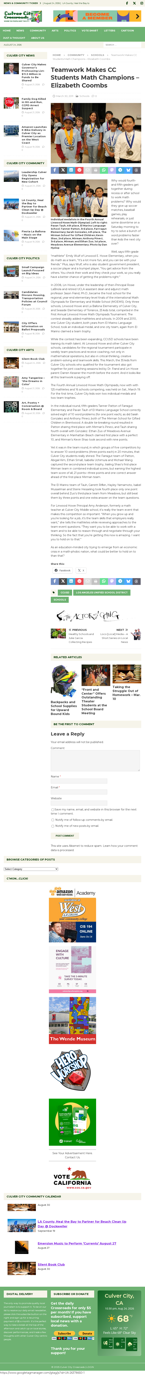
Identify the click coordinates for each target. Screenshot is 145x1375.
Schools (84, 96)
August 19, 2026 (32, 147)
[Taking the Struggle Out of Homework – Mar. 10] (127, 674)
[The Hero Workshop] (72, 1093)
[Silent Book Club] (11, 363)
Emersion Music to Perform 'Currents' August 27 (77, 1253)
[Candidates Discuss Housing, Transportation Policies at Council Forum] (11, 296)
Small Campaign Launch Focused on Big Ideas (33, 270)
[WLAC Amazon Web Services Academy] (72, 940)
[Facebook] (127, 3)
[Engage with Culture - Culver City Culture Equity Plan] (72, 991)
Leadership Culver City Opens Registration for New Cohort (34, 177)
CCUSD (65, 592)
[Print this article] (96, 170)
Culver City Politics (23, 258)
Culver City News (21, 55)
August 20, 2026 (32, 308)
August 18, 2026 (32, 333)
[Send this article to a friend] (87, 170)
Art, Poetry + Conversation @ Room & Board (33, 406)
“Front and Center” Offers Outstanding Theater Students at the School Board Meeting (94, 701)
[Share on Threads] (137, 170)
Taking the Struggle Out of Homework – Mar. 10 (126, 692)
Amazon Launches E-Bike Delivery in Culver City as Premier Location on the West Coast (34, 134)
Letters (109, 30)
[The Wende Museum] (72, 1042)
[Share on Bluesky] (128, 170)
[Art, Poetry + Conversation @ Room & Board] (11, 406)
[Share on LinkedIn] (71, 170)
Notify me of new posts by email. (77, 826)
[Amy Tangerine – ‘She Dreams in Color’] (11, 382)
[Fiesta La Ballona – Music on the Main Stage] (11, 235)
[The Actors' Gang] (96, 620)
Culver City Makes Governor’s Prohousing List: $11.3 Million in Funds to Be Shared (34, 72)
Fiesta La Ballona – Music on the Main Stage (34, 234)
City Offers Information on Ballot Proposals (33, 326)
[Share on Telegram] (120, 170)
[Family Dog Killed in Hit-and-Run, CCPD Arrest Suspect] (11, 103)
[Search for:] (122, 44)
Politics (70, 30)
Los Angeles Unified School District (102, 592)
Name (55, 776)
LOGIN (90, 1367)
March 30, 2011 (64, 96)
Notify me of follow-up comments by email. (84, 820)
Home (7, 30)
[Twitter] (134, 3)
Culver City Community (25, 163)
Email (55, 787)
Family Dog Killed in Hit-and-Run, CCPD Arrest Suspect (34, 103)
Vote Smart (90, 30)
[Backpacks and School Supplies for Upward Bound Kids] (65, 681)
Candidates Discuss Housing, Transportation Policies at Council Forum (34, 298)
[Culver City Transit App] (72, 1143)
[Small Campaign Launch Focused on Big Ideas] (11, 271)
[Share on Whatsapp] (104, 170)
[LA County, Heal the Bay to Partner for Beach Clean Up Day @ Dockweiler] (11, 204)
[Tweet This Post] (63, 170)
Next (136, 16)
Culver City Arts (20, 350)
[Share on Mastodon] (112, 170)
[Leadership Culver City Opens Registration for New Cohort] (11, 176)
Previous (58, 16)
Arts (55, 30)
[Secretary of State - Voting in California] (72, 1187)
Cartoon (127, 30)
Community (38, 30)
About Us (37, 38)
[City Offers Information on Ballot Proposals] (11, 327)
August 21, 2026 (32, 84)
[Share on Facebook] (55, 170)
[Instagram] (141, 3)
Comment (58, 748)
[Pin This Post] (79, 170)
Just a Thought (14, 38)
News (20, 30)
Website (56, 798)
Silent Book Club (33, 358)
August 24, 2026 (33, 185)
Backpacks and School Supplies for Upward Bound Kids (64, 708)
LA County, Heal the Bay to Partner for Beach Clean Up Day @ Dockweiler (34, 206)
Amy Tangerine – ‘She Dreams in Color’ (33, 381)
